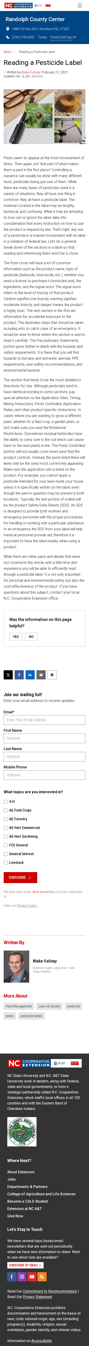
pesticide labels (31, 1016)
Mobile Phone (15, 767)
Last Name (13, 749)
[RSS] (42, 1276)
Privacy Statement (37, 1297)
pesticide (73, 1006)
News (8, 52)
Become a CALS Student (27, 1201)
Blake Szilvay (31, 72)
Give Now (15, 1216)
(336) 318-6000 (23, 37)
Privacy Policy (27, 905)
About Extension (20, 1172)
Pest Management (19, 1006)
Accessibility (41, 1341)
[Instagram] (21, 1276)
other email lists (43, 892)
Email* (9, 712)
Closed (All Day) (61, 37)
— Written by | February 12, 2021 (36, 72)
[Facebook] (11, 1276)
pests (10, 1016)
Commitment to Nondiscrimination (50, 1291)
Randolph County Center (35, 19)
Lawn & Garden (49, 1006)
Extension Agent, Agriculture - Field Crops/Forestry (54, 969)
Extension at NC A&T (24, 1209)
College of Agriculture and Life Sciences (41, 1194)
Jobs (11, 1179)
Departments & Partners (27, 1187)
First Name (13, 730)
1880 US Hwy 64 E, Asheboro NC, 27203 (40, 29)
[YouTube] (32, 1276)
